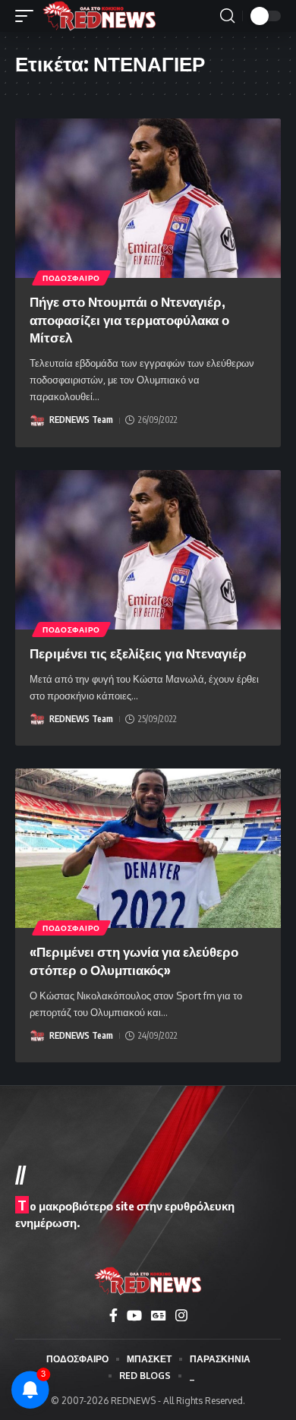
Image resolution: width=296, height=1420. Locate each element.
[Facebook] (113, 1315)
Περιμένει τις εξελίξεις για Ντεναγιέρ (138, 653)
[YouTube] (134, 1315)
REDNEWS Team (81, 419)
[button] (28, 16)
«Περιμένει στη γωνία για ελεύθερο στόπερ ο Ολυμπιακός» (134, 960)
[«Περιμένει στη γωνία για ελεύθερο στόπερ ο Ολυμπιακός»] (148, 848)
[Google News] (158, 1315)
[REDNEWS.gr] (99, 16)
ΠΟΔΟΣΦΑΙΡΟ (71, 277)
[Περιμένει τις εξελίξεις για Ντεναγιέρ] (148, 550)
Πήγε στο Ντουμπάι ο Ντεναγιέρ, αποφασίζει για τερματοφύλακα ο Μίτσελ (129, 319)
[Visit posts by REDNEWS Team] (37, 420)
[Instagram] (181, 1315)
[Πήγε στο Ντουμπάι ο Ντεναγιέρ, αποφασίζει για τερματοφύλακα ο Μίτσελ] (148, 198)
